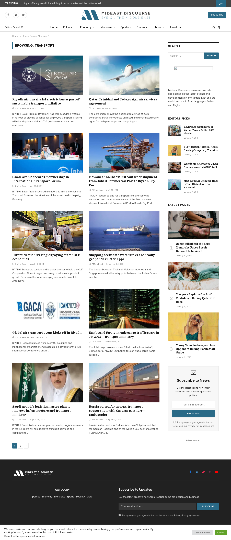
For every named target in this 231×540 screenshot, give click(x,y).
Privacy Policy (195, 426)
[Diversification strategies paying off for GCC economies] (47, 231)
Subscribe (217, 15)
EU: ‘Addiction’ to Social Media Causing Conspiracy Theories (201, 148)
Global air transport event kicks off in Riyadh (47, 333)
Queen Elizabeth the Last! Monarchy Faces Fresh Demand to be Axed (193, 247)
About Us (175, 27)
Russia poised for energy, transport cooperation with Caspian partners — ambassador (117, 411)
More (158, 27)
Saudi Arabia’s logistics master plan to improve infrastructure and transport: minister (41, 411)
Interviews (106, 27)
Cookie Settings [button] (202, 532)
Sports (125, 27)
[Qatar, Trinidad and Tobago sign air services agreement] (124, 75)
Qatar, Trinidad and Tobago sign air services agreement (123, 101)
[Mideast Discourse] (115, 15)
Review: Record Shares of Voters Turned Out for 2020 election (199, 130)
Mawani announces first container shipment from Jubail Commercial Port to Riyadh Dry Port (123, 181)
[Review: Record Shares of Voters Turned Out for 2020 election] (174, 130)
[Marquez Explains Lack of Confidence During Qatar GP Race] (193, 276)
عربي (221, 3)
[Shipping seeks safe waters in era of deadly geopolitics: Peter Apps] (124, 231)
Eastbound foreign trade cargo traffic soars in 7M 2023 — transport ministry (124, 335)
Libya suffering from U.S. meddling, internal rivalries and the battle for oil (62, 3)
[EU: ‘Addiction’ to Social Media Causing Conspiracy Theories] (174, 150)
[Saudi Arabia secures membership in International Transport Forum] (47, 153)
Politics (67, 27)
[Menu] (224, 27)
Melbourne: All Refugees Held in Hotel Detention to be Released (200, 184)
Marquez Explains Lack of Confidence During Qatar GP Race (195, 298)
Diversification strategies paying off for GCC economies (46, 257)
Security (142, 27)
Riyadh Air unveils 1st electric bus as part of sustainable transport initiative (45, 101)
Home (54, 27)
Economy (85, 27)
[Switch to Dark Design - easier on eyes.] (219, 27)
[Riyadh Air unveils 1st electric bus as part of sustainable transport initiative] (47, 75)
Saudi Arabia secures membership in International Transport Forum (40, 179)
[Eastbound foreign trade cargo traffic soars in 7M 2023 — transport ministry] (124, 308)
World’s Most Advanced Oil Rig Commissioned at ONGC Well (201, 165)
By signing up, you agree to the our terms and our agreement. (161, 515)
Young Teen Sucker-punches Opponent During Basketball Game (195, 349)
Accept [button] (221, 532)
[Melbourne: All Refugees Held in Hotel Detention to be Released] (174, 184)
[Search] (214, 27)
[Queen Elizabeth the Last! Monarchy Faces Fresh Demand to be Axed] (193, 225)
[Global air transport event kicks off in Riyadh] (47, 308)
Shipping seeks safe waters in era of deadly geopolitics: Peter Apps (122, 257)
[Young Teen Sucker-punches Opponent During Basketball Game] (193, 326)
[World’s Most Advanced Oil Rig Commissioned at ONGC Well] (174, 167)
